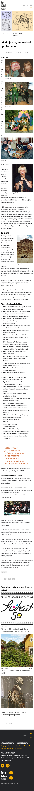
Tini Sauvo (16, 35)
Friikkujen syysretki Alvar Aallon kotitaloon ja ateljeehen (14, 713)
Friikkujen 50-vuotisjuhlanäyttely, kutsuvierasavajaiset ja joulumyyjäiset (16, 630)
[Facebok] (2, 766)
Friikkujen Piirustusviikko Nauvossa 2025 (15, 672)
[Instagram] (8, 766)
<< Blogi (9, 723)
